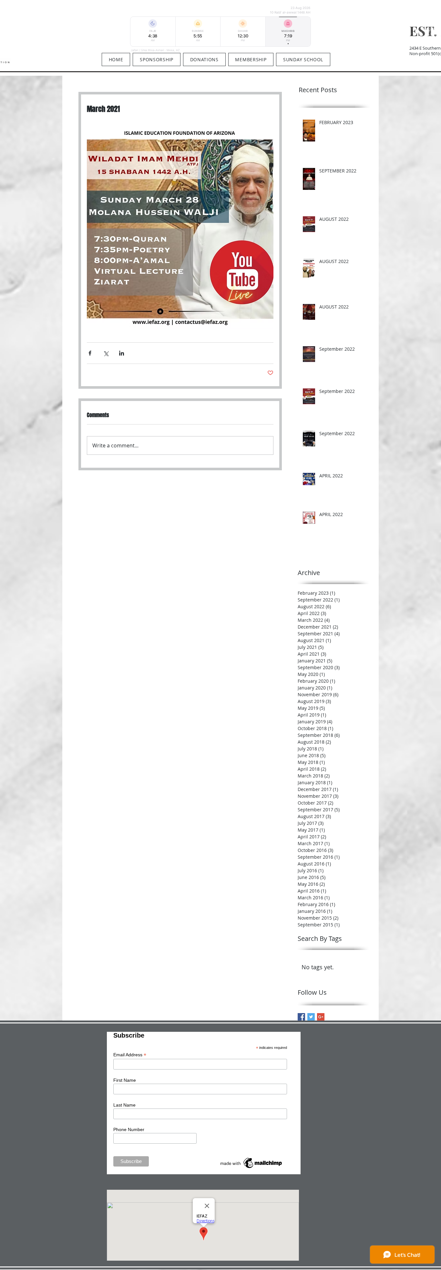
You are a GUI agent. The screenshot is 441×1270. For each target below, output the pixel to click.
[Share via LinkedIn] (121, 353)
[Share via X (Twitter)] (106, 353)
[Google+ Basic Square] (320, 1017)
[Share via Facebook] (90, 353)
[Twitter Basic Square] (311, 1017)
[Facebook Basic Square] (301, 1017)
